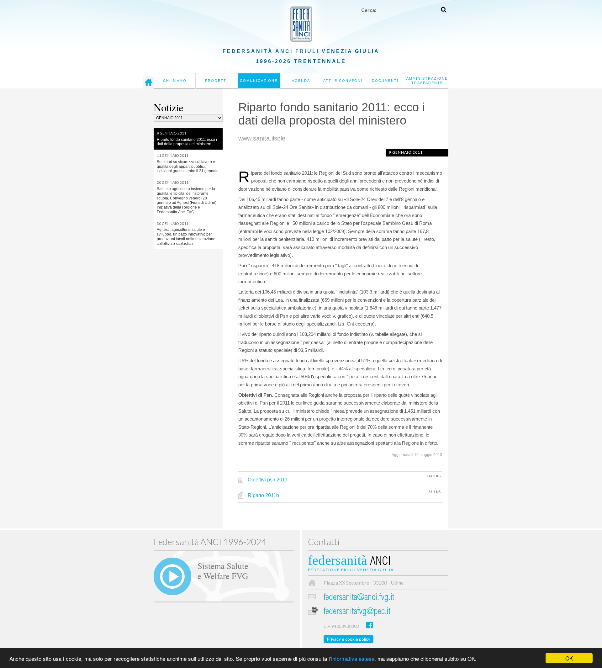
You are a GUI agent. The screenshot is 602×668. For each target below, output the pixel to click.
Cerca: (368, 10)
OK (569, 658)
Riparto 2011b (263, 495)
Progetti (216, 80)
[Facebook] (369, 624)
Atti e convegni (342, 80)
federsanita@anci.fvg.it (359, 597)
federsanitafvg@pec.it (357, 612)
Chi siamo (175, 80)
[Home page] (148, 82)
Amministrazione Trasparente (427, 81)
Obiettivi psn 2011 (268, 479)
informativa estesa (352, 658)
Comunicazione (258, 80)
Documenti (385, 80)
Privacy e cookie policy (348, 639)
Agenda (301, 80)
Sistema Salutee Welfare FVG (223, 570)
